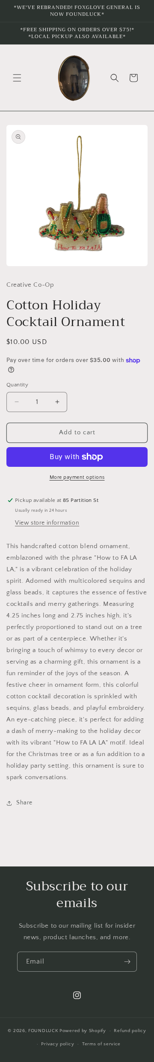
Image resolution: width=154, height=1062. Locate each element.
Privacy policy (57, 1044)
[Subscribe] (127, 962)
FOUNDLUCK (43, 1030)
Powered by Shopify (82, 1030)
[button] (17, 77)
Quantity (17, 385)
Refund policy (130, 1030)
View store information (47, 522)
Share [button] (24, 802)
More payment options (77, 477)
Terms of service (101, 1044)
